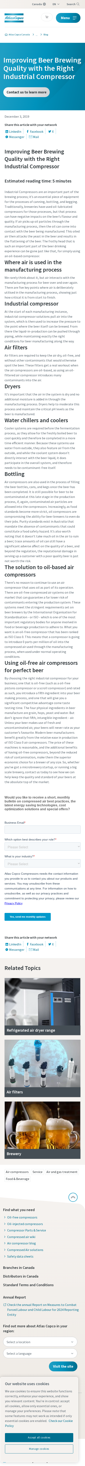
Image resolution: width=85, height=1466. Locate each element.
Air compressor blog (21, 1243)
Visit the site (63, 1366)
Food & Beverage (17, 1179)
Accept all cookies (39, 1437)
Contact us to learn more (26, 92)
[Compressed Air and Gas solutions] (35, 34)
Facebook (36, 131)
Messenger (16, 137)
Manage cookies (39, 1449)
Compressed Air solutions (25, 1250)
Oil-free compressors (22, 1217)
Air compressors (17, 1172)
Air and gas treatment (62, 1172)
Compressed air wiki (21, 1237)
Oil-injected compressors (25, 1224)
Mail (36, 137)
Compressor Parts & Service (26, 1230)
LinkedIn (15, 131)
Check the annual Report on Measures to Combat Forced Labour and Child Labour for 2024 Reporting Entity (43, 1310)
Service (37, 1172)
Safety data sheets (20, 1256)
